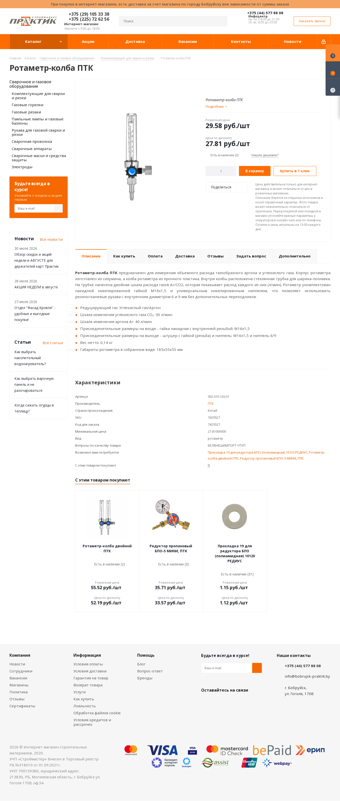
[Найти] (221, 21)
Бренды (144, 677)
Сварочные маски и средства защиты (39, 157)
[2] (212, 88)
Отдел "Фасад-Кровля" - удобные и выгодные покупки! (35, 313)
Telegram (243, 702)
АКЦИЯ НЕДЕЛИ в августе (36, 287)
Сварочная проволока (32, 141)
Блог (141, 663)
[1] (208, 88)
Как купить (83, 698)
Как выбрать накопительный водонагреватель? (30, 357)
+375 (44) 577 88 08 (265, 12)
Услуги (79, 691)
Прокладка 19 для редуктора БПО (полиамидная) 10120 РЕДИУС (257, 452)
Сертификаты (22, 705)
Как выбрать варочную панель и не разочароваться (34, 384)
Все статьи (53, 342)
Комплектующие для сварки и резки (38, 95)
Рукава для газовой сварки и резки (38, 132)
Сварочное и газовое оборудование (30, 84)
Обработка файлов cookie (97, 712)
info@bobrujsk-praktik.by (307, 676)
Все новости (51, 239)
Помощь (146, 655)
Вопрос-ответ (150, 670)
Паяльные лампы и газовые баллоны (37, 121)
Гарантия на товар (90, 677)
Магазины (18, 684)
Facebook (219, 702)
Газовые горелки (27, 104)
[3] (217, 88)
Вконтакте (206, 702)
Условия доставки (90, 670)
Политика (18, 691)
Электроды (22, 166)
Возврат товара (88, 684)
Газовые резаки (26, 111)
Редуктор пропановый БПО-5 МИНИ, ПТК (272, 458)
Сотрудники (20, 670)
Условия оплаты (88, 663)
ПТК (211, 403)
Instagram (231, 702)
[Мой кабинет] (324, 41)
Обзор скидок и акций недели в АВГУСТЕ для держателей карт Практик (36, 260)
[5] (227, 88)
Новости (17, 663)
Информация (87, 655)
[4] (222, 88)
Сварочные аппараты (32, 148)
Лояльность (84, 705)
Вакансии (18, 677)
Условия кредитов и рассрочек (92, 722)
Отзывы (16, 698)
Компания (19, 655)
